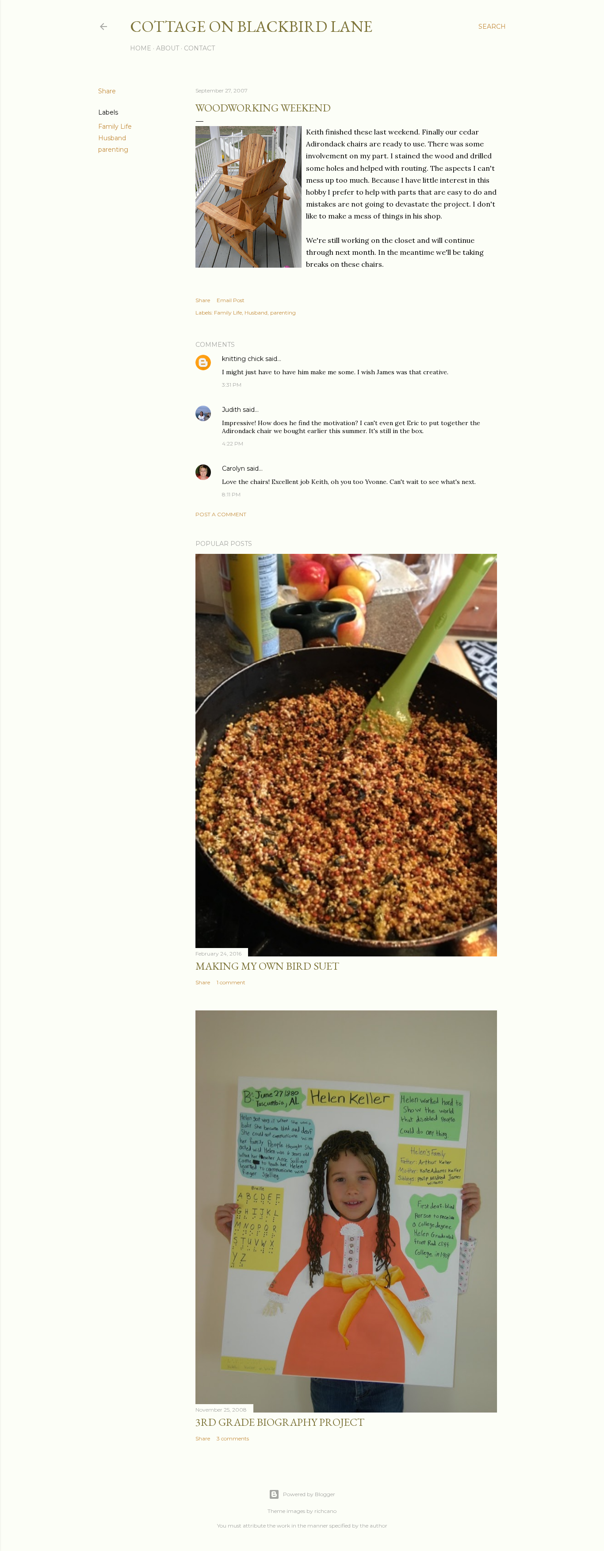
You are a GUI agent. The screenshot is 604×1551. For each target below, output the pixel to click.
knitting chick (243, 359)
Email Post (231, 300)
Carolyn (233, 468)
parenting (113, 150)
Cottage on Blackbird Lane (251, 26)
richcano (325, 1511)
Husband (112, 138)
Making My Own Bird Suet (267, 966)
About (167, 48)
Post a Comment (220, 514)
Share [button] (107, 91)
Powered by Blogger (309, 1494)
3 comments (233, 1438)
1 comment (231, 982)
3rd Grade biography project (279, 1422)
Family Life (115, 127)
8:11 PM (231, 494)
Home (140, 48)
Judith (231, 410)
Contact (199, 48)
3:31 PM (231, 384)
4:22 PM (232, 443)
